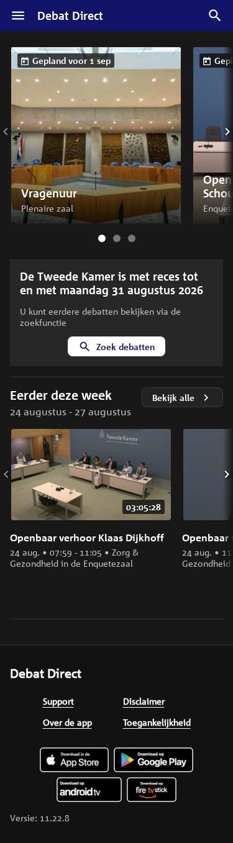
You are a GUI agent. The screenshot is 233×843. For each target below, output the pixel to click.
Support (58, 700)
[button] (96, 135)
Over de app (67, 722)
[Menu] (18, 15)
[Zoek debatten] (215, 15)
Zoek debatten (125, 346)
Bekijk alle (173, 397)
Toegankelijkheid (157, 722)
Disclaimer (144, 700)
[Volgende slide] (218, 131)
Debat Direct (70, 15)
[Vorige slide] (14, 131)
